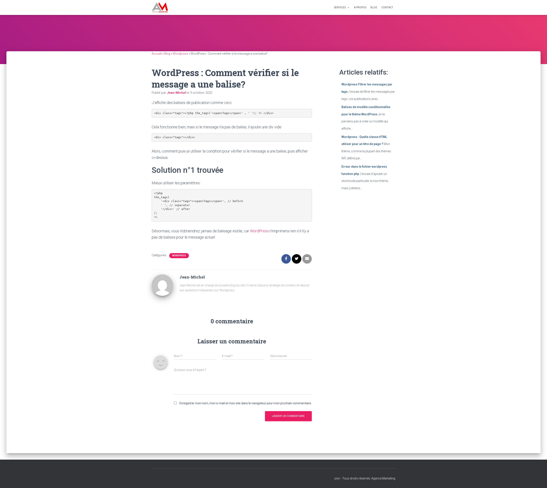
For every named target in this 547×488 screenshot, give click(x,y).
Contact (387, 7)
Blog (374, 7)
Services (340, 7)
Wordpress (180, 53)
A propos (360, 7)
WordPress (259, 231)
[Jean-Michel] (162, 284)
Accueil (157, 53)
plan (337, 478)
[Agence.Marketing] (160, 7)
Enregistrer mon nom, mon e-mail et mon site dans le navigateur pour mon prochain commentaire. (245, 403)
